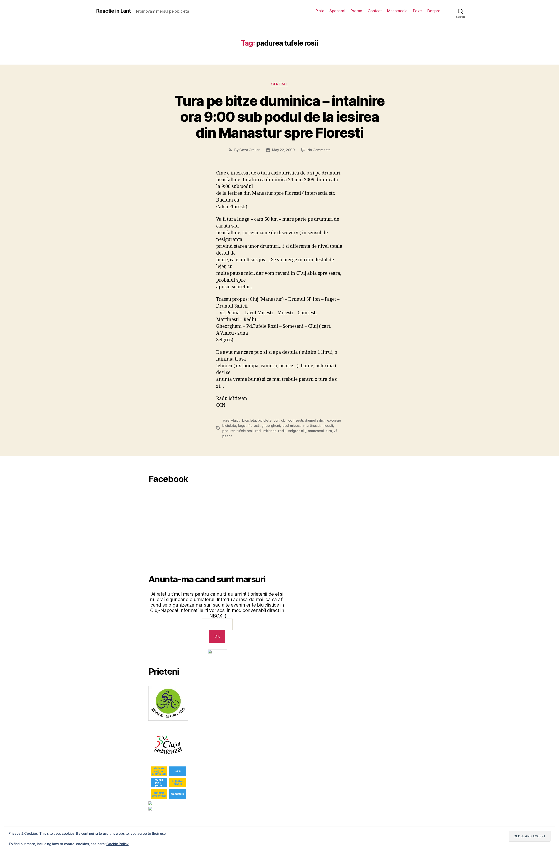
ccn (276, 420)
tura (329, 431)
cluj (283, 420)
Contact (375, 11)
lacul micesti (292, 425)
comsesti (295, 420)
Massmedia (397, 11)
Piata (320, 11)
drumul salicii (315, 420)
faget (242, 425)
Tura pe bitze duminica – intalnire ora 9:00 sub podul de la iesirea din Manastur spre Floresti (279, 116)
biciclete (265, 420)
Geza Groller (249, 150)
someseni (316, 431)
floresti (254, 425)
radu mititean (265, 431)
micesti (327, 425)
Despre (433, 11)
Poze (417, 11)
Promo (356, 11)
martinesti (311, 425)
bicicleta (249, 420)
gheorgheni (270, 425)
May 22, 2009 (283, 150)
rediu (282, 431)
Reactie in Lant (113, 11)
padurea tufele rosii (238, 431)
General (279, 84)
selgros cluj (297, 431)
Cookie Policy (117, 844)
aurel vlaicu (231, 420)
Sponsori (337, 11)
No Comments (318, 150)
